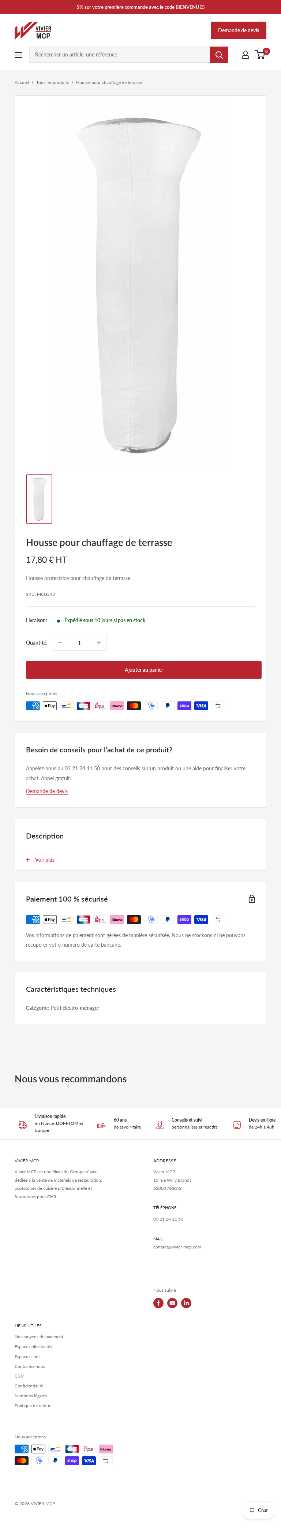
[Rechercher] (219, 55)
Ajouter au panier (144, 670)
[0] (260, 54)
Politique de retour (32, 1405)
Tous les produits (52, 82)
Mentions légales (31, 1395)
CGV (19, 1376)
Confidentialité (29, 1386)
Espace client (27, 1356)
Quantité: (37, 642)
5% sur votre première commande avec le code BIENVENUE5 (140, 7)
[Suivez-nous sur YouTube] (172, 1303)
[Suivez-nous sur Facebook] (158, 1303)
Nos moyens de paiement (39, 1336)
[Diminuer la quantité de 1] (60, 642)
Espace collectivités (33, 1346)
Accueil (22, 82)
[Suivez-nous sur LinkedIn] (186, 1303)
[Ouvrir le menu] (18, 55)
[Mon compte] (245, 55)
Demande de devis (238, 30)
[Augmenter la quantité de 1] (98, 642)
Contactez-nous (30, 1366)
